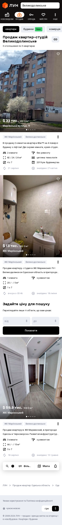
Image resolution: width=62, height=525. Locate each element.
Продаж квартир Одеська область (31, 485)
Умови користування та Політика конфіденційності (28, 501)
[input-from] (16, 321)
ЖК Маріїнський (13, 137)
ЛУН (5, 485)
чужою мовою (13, 508)
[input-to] (45, 321)
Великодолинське (35, 137)
